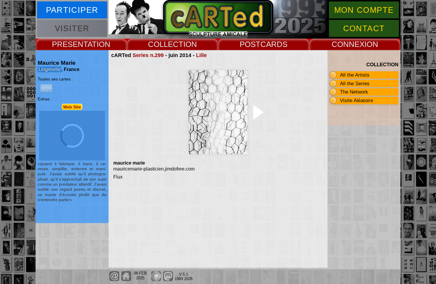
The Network (354, 92)
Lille (201, 55)
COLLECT (165, 44)
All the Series (355, 83)
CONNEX (348, 44)
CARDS (273, 44)
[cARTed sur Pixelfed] (156, 279)
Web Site (72, 106)
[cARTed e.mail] (114, 279)
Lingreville (50, 69)
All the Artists (355, 75)
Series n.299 (148, 55)
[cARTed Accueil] (126, 279)
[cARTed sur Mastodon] (168, 279)
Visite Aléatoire (356, 100)
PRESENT (69, 44)
